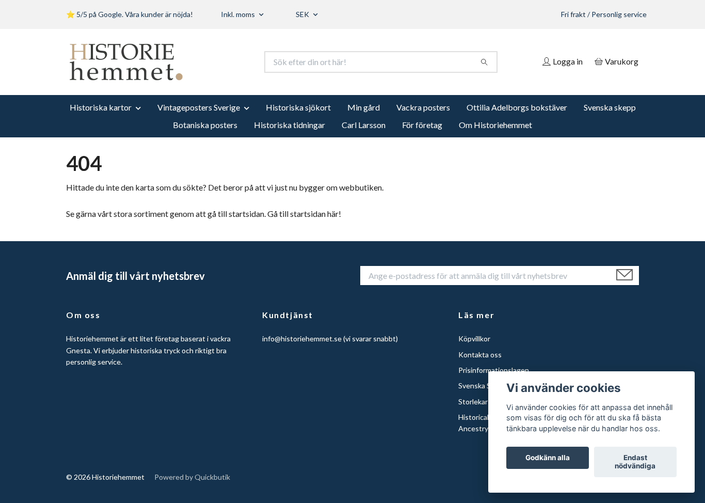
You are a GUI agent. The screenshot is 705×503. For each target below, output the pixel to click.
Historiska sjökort (298, 107)
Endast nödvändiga (635, 462)
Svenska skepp (610, 107)
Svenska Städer (483, 385)
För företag (422, 125)
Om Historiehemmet (495, 125)
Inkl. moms (239, 14)
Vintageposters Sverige (198, 107)
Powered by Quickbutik (192, 477)
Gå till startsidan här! (304, 213)
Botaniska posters (205, 125)
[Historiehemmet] (209, 62)
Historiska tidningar (289, 125)
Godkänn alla (547, 458)
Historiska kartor (101, 107)
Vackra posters (423, 107)
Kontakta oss (480, 354)
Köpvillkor (474, 338)
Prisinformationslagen (493, 370)
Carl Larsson (364, 125)
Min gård (363, 107)
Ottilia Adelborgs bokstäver (517, 107)
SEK (303, 14)
